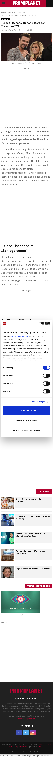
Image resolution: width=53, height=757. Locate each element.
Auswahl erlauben (26, 420)
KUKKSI (41, 744)
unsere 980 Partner (19, 336)
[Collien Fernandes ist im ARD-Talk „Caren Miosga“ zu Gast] (7, 538)
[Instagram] (33, 732)
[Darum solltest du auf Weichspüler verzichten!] (7, 555)
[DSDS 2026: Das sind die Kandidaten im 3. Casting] (7, 520)
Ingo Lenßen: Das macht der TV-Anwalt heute (33, 569)
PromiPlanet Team (11, 30)
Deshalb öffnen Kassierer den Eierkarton (29, 500)
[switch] (46, 376)
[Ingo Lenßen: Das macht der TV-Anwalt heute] (7, 572)
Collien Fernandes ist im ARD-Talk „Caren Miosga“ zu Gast (30, 535)
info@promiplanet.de (26, 719)
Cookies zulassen (27, 411)
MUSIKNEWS (5, 19)
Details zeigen (38, 402)
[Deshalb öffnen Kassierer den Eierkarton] (7, 503)
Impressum (16, 752)
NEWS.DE (41, 747)
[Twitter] (26, 732)
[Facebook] (19, 732)
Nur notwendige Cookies (26, 430)
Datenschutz (27, 752)
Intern (7, 752)
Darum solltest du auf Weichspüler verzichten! (31, 552)
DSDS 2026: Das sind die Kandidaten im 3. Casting (33, 517)
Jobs (44, 752)
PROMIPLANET (27, 3)
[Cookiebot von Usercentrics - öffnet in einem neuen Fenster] (39, 323)
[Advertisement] (26, 96)
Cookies (37, 752)
